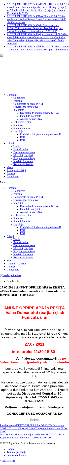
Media (10, 167)
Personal (17, 100)
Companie (12, 94)
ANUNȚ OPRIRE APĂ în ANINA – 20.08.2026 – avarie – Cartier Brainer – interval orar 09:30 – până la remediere (37, 48)
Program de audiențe (24, 158)
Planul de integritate (30, 115)
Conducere (19, 97)
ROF (22, 137)
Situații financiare (22, 128)
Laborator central (22, 122)
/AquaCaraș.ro (7, 460)
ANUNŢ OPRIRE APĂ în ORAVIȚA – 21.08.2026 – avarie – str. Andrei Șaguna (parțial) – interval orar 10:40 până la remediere (36, 19)
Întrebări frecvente (23, 161)
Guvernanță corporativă (25, 106)
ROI (22, 140)
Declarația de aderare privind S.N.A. (39, 112)
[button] (34, 182)
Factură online (20, 149)
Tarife (16, 146)
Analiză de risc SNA (31, 119)
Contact (11, 173)
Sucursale (18, 125)
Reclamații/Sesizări (23, 164)
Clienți (10, 143)
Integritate (18, 109)
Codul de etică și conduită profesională (40, 134)
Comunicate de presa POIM (28, 103)
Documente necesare (24, 152)
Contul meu (13, 176)
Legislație (18, 131)
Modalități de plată (23, 155)
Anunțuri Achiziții (16, 170)
